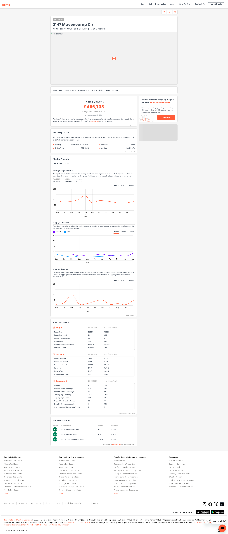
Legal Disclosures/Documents (77, 503)
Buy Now (166, 117)
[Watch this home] (163, 12)
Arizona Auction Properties (125, 483)
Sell (150, 4)
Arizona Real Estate (12, 467)
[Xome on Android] (217, 512)
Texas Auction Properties (124, 464)
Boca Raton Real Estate (69, 470)
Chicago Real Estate (67, 483)
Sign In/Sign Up (216, 4)
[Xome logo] (6, 3)
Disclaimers (94, 121)
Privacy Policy (84, 522)
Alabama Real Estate (13, 460)
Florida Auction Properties (125, 480)
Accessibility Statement (203, 522)
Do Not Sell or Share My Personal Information (50, 525)
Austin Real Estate (66, 467)
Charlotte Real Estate (68, 480)
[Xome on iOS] (203, 512)
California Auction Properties (126, 467)
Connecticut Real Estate (14, 480)
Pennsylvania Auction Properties (127, 470)
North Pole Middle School (70, 429)
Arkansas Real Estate (13, 470)
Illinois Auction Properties (124, 486)
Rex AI (95, 503)
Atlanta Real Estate (67, 460)
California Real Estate (13, 474)
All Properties (119, 460)
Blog (58, 503)
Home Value (160, 4)
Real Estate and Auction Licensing (18, 520)
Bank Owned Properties (179, 483)
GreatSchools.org (116, 444)
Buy (142, 4)
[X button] (216, 504)
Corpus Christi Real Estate (70, 490)
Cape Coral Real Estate (69, 477)
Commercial (174, 467)
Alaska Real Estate (11, 464)
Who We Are (184, 4)
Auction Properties (176, 460)
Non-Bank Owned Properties (181, 486)
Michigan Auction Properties (126, 477)
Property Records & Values (180, 474)
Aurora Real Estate (67, 464)
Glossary (49, 503)
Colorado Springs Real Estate (71, 486)
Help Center (36, 503)
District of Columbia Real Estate (17, 486)
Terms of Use (68, 522)
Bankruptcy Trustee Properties (181, 480)
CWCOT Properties (176, 477)
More (6, 493)
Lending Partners (176, 470)
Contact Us (200, 4)
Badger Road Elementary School (72, 439)
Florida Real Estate (12, 490)
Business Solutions (177, 464)
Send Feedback (158, 135)
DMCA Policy (26, 525)
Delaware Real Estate (13, 483)
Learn (171, 4)
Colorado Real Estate (13, 477)
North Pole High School (69, 434)
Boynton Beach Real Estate (70, 474)
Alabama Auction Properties (126, 490)
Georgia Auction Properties (125, 474)
